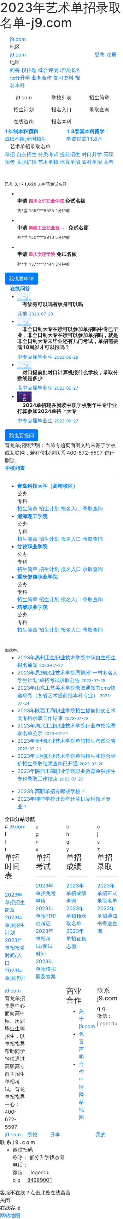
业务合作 (42, 77)
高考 (108, 162)
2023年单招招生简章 (15, 902)
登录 (100, 54)
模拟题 (29, 70)
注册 (111, 54)
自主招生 (26, 154)
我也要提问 (21, 435)
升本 (55, 1134)
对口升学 (92, 154)
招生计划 (24, 109)
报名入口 (61, 109)
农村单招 (92, 162)
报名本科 (61, 121)
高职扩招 (26, 162)
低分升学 (20, 77)
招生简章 (99, 97)
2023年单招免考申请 (46, 893)
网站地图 (10, 1215)
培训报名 (70, 70)
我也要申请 (21, 278)
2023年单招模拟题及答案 (46, 969)
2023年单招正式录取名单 (107, 893)
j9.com (18, 39)
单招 (10, 154)
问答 (15, 70)
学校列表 (61, 97)
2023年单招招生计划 (15, 925)
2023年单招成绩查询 (76, 893)
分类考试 (48, 154)
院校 (32, 1134)
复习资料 (63, 77)
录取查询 (99, 109)
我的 (101, 1134)
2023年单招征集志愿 (76, 938)
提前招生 (70, 154)
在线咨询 (24, 121)
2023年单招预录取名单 (76, 916)
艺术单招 (48, 162)
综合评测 (48, 70)
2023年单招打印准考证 (46, 916)
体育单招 (70, 162)
